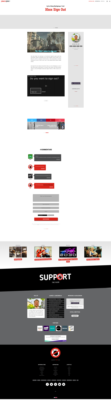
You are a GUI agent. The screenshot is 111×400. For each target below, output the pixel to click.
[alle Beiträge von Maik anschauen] (76, 37)
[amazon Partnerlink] (39, 328)
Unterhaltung (42, 364)
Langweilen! (75, 315)
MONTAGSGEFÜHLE (18, 245)
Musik (69, 369)
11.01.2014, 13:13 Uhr (38, 168)
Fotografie (55, 372)
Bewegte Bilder (55, 370)
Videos (55, 375)
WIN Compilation (41, 375)
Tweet (32, 120)
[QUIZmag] (58, 328)
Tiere (69, 374)
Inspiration (55, 364)
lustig (42, 374)
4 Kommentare (76, 49)
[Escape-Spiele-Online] (71, 328)
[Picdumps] (64, 328)
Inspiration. (97, 1)
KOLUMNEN (93, 245)
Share (41, 120)
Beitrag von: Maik (75, 44)
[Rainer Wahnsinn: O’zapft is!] (93, 254)
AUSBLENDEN (47, 132)
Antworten (58, 159)
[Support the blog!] (55, 278)
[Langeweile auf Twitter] (51, 384)
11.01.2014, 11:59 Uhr (38, 159)
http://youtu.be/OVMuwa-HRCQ (48, 184)
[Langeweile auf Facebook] (47, 384)
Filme (42, 371)
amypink (46, 100)
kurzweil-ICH (55, 373)
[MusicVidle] (52, 328)
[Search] (109, 1)
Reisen (69, 370)
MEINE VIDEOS (68, 245)
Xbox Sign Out (55, 9)
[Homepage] (6, 1)
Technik (69, 373)
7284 (57, 359)
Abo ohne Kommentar (51, 215)
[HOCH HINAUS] (55, 391)
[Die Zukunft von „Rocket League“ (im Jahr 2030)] (68, 255)
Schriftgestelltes (55, 374)
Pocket (60, 120)
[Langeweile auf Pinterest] (64, 384)
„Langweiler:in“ (72, 301)
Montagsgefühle (42, 369)
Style (69, 372)
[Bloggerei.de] (55, 397)
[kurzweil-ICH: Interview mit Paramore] (43, 254)
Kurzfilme (41, 372)
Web (69, 375)
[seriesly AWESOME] (46, 328)
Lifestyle (69, 364)
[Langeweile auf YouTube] (60, 384)
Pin (50, 120)
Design (55, 371)
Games (42, 373)
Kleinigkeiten (42, 370)
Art (55, 369)
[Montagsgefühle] (18, 254)
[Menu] (107, 1)
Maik (30, 169)
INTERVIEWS (43, 245)
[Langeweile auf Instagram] (55, 384)
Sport (69, 371)
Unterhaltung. (92, 1)
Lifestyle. (103, 1)
